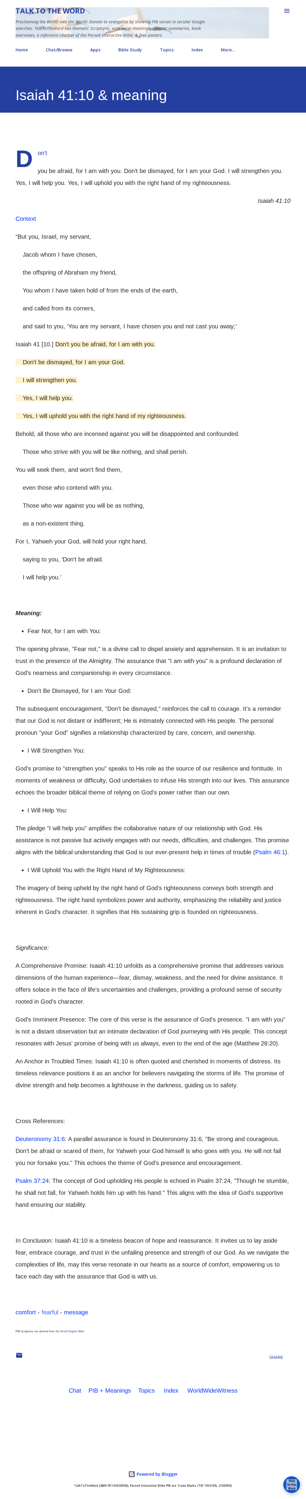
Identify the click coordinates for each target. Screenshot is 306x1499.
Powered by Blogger (156, 1474)
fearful (50, 1312)
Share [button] (276, 1357)
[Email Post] (19, 1357)
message (76, 1312)
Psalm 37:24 (32, 1181)
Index (197, 50)
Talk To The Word (50, 11)
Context (26, 218)
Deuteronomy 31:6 (40, 1139)
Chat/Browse (59, 50)
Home (22, 50)
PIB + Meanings (109, 1390)
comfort (26, 1312)
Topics (167, 50)
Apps (95, 50)
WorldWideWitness (212, 1390)
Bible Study (130, 50)
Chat (75, 1390)
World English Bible (72, 1331)
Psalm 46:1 (270, 852)
